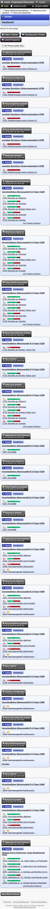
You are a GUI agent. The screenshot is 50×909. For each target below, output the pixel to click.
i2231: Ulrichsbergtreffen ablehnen (17, 555)
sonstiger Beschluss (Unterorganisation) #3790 (23, 62)
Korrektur (5, 764)
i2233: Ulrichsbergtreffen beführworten (18, 572)
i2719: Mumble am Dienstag (14, 203)
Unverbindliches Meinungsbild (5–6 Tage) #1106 (23, 446)
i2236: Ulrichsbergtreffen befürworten (18, 566)
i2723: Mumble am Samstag (14, 214)
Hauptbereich (8, 22)
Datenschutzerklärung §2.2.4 (24, 907)
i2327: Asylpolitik (9, 452)
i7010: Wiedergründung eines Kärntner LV (20, 69)
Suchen (42, 2)
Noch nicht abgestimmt (22, 13)
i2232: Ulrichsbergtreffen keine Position (19, 561)
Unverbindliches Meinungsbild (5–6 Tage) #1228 (23, 192)
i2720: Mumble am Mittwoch (14, 198)
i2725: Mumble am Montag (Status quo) (19, 209)
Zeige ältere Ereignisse (10, 894)
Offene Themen (11, 35)
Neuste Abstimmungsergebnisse (17, 10)
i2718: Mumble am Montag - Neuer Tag (19, 350)
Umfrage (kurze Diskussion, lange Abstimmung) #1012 (23, 854)
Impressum (7, 902)
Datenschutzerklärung (39, 902)
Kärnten (8, 16)
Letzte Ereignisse (12, 40)
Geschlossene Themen (35, 35)
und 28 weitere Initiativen (32, 886)
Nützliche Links (19, 6)
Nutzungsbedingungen (21, 902)
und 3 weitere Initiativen (32, 223)
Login (6, 6)
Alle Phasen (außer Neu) (13, 46)
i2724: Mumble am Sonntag (14, 220)
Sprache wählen (41, 6)
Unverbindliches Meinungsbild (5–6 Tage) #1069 (23, 549)
